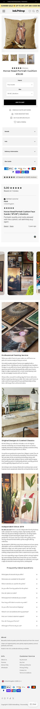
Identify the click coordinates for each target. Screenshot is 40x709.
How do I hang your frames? (10, 621)
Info (6, 141)
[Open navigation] (5, 11)
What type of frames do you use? (12, 626)
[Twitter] (13, 698)
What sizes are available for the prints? (13, 579)
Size (20, 89)
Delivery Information (11, 151)
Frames (3, 662)
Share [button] (11, 226)
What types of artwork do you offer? (12, 574)
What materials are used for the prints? (13, 584)
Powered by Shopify (26, 704)
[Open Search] (34, 11)
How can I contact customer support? (13, 616)
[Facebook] (2, 698)
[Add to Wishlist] (35, 18)
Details (7, 131)
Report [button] (6, 226)
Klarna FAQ (4, 665)
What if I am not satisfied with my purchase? (15, 612)
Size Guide (8, 161)
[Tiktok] (10, 698)
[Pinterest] (7, 698)
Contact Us (23, 670)
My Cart (22, 662)
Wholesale (4, 667)
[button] (20, 68)
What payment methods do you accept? (14, 598)
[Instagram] (4, 698)
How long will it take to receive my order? (14, 602)
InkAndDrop (15, 704)
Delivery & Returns (25, 665)
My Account (23, 659)
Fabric (20, 80)
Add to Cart (20, 102)
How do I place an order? (9, 593)
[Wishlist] (30, 11)
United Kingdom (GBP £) (12, 681)
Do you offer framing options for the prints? (15, 588)
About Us (4, 659)
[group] (20, 188)
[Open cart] (37, 11)
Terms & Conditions (25, 673)
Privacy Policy (24, 667)
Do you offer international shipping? (12, 607)
